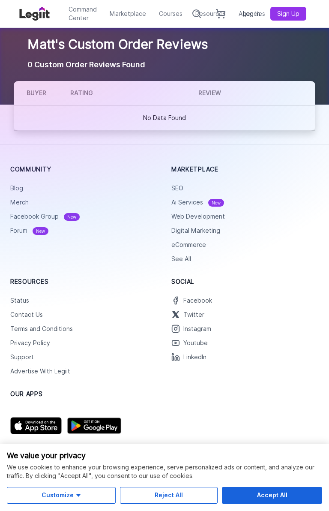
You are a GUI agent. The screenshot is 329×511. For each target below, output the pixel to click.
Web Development (198, 216)
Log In (251, 13)
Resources (210, 13)
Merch (19, 202)
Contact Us (26, 314)
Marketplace (128, 13)
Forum (27, 230)
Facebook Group (43, 216)
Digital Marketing (195, 230)
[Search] (196, 13)
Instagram (197, 328)
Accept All (272, 495)
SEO (177, 188)
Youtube (195, 343)
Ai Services (196, 202)
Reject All (169, 495)
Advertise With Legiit (40, 371)
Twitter (193, 314)
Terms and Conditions (41, 328)
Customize (58, 495)
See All (181, 259)
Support (22, 357)
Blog (16, 188)
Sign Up (288, 13)
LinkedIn (194, 357)
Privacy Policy (30, 343)
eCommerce (188, 244)
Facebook (197, 300)
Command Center (83, 13)
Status (19, 300)
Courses (170, 13)
